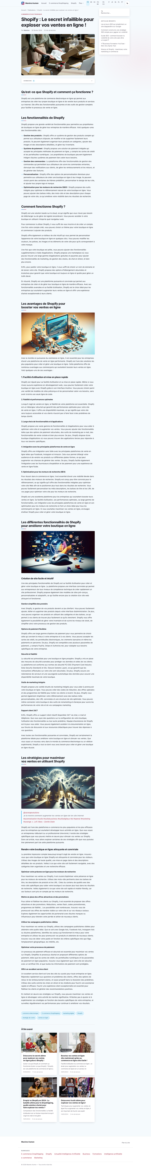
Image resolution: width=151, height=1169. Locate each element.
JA (112, 2)
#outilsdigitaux (64, 819)
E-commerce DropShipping (58, 3)
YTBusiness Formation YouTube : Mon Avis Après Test (113, 45)
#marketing (85, 819)
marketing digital (68, 1013)
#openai (77, 819)
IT (109, 2)
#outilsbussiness (50, 819)
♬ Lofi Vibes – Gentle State (43, 822)
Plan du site (126, 1143)
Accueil (44, 3)
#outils (40, 819)
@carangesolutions (31, 813)
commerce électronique (31, 14)
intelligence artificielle (113, 1154)
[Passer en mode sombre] (127, 3)
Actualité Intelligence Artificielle (67, 1154)
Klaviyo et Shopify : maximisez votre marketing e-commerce (114, 50)
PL (119, 2)
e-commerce (26, 1158)
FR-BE (98, 3)
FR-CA (104, 3)
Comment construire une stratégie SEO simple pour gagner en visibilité (114, 31)
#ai (71, 819)
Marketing (38, 1158)
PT (122, 2)
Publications (31, 10)
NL (115, 2)
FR (88, 2)
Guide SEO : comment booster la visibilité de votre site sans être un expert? (112, 38)
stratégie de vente (29, 1018)
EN (91, 2)
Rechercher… (106, 13)
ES (94, 2)
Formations (97, 1154)
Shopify (73, 3)
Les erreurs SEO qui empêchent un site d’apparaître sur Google (113, 25)
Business (86, 1154)
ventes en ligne (43, 1018)
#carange (27, 822)
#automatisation (30, 819)
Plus (80, 3)
